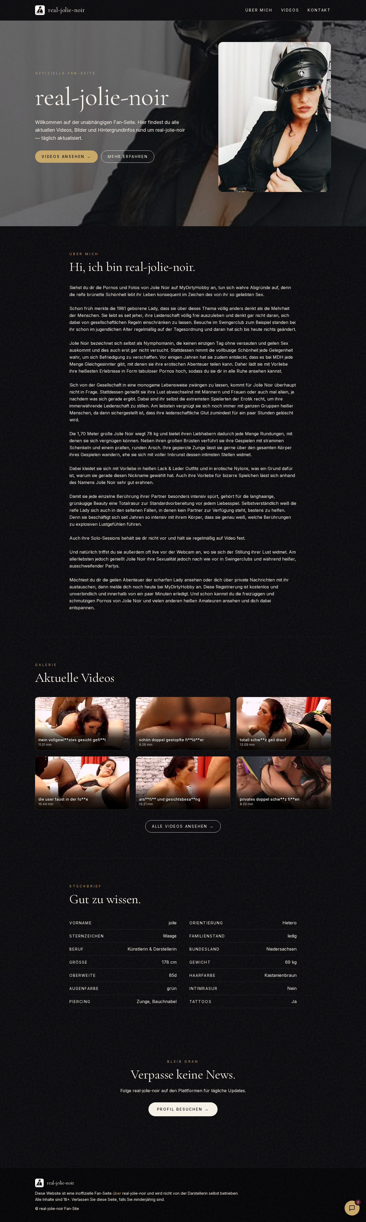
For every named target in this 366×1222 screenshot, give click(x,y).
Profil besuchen (183, 1109)
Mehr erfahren (128, 156)
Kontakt (319, 10)
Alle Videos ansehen (183, 826)
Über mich (258, 10)
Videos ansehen (66, 156)
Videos (290, 10)
